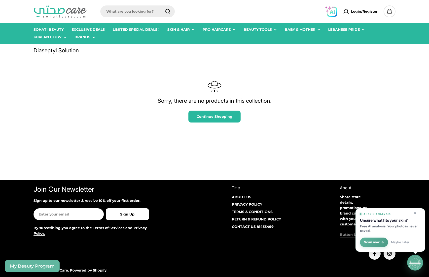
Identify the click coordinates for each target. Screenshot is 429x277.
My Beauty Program (32, 266)
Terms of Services (108, 228)
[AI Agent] (331, 11)
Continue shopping (214, 116)
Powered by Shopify (88, 270)
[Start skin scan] (415, 262)
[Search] (168, 11)
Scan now (372, 242)
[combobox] (137, 11)
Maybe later (400, 242)
